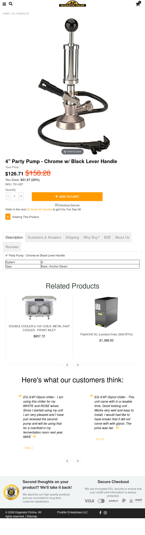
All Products (20, 13)
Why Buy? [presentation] (91, 237)
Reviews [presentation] (12, 246)
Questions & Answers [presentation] (44, 237)
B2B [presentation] (107, 237)
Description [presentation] (14, 237)
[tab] (14, 237)
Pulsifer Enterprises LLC (72, 512)
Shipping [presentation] (72, 237)
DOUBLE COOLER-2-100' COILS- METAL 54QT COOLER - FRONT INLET (38, 328)
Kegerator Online (26, 512)
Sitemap (32, 516)
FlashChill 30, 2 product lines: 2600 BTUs (106, 334)
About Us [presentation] (122, 237)
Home (6, 13)
